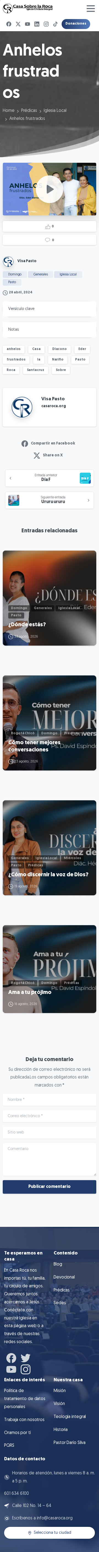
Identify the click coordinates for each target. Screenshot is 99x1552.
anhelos (14, 349)
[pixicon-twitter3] (25, 1357)
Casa (36, 349)
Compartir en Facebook (53, 443)
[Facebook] (8, 24)
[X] (18, 24)
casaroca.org (53, 406)
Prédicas (29, 111)
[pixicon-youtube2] (11, 1368)
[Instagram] (46, 24)
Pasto (80, 359)
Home (9, 111)
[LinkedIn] (37, 24)
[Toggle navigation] (90, 8)
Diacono (59, 349)
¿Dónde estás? (27, 625)
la (38, 359)
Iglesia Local (55, 111)
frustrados (16, 359)
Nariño (58, 359)
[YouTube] (27, 24)
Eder (82, 349)
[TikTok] (55, 24)
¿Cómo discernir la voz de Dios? (48, 875)
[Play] (49, 189)
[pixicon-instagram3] (25, 1368)
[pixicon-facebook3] (11, 1357)
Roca (11, 370)
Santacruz (35, 370)
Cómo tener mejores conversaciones (34, 746)
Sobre (61, 370)
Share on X (53, 455)
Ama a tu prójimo (29, 992)
